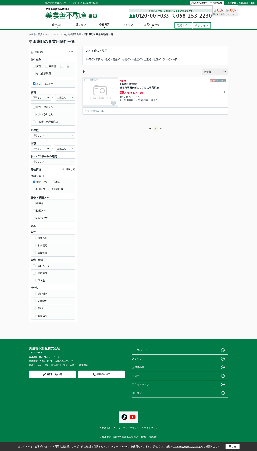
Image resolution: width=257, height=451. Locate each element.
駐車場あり (44, 301)
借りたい (57, 24)
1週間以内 (57, 189)
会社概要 (104, 24)
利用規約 (106, 428)
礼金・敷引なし (44, 114)
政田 (175, 59)
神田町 (90, 59)
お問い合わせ (152, 24)
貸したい (81, 24)
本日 (57, 181)
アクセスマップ (140, 384)
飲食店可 (42, 245)
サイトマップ (151, 428)
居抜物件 (42, 252)
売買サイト (183, 25)
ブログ (135, 375)
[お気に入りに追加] (113, 103)
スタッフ (128, 24)
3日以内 (40, 189)
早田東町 (133, 84)
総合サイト (201, 25)
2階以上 (42, 308)
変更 (71, 52)
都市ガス (42, 273)
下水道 (41, 280)
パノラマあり (43, 217)
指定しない (42, 181)
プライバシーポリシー (127, 428)
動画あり (41, 210)
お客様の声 (138, 367)
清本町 (166, 59)
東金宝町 (137, 59)
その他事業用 (43, 73)
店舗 (38, 66)
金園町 (157, 59)
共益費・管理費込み (47, 121)
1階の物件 (43, 293)
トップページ (139, 350)
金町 (107, 59)
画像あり (41, 203)
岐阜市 (125, 84)
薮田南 (99, 59)
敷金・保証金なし (46, 107)
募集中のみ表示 (44, 83)
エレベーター (45, 265)
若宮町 (126, 59)
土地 (66, 66)
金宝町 (147, 59)
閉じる (232, 446)
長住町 (116, 59)
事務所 (52, 66)
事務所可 (42, 238)
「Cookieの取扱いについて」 (187, 446)
